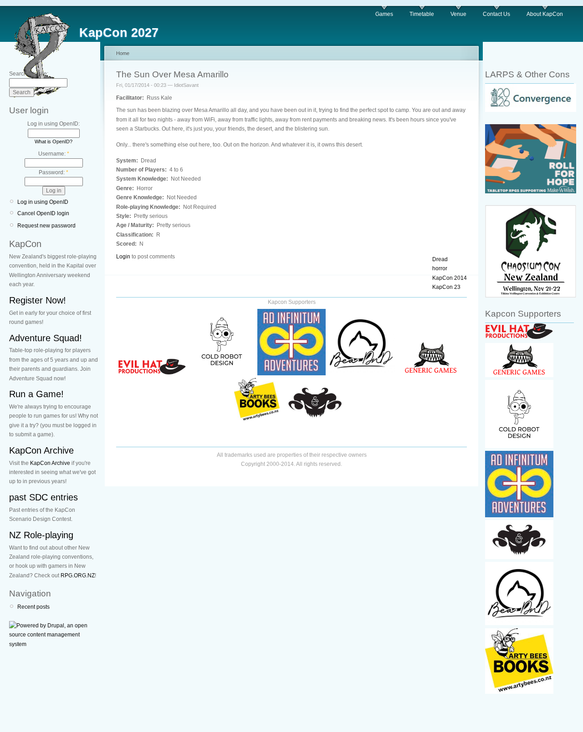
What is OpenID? (53, 141)
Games (384, 14)
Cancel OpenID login (43, 213)
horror (439, 268)
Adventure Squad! (45, 338)
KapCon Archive (41, 450)
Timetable (421, 14)
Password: (53, 172)
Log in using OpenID (42, 202)
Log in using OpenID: (53, 124)
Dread (440, 259)
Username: (53, 154)
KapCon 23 (446, 287)
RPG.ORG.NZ (78, 575)
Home (122, 53)
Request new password (46, 225)
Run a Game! (36, 394)
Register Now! (37, 300)
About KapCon (545, 14)
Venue (458, 14)
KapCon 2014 (449, 278)
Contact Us (496, 14)
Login (123, 256)
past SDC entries (43, 497)
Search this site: (28, 74)
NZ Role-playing (41, 535)
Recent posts (33, 607)
